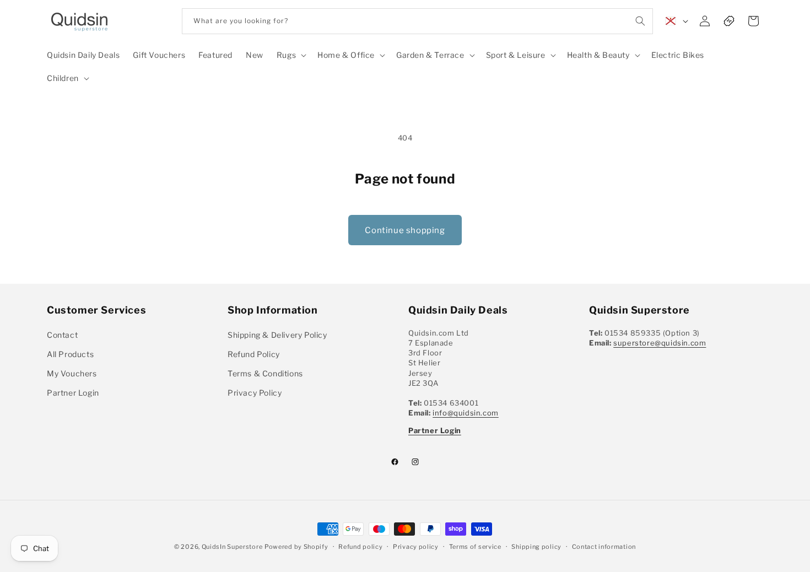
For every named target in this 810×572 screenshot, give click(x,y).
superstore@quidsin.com (659, 342)
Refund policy (360, 546)
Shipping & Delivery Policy (277, 334)
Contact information (604, 546)
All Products (70, 354)
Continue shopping (405, 230)
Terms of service (475, 546)
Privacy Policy (255, 392)
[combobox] (417, 21)
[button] (290, 55)
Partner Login (73, 392)
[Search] (640, 21)
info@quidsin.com (466, 412)
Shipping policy (536, 546)
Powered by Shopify (296, 547)
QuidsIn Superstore (232, 547)
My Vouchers (72, 373)
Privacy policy (416, 546)
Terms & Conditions (265, 373)
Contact (62, 334)
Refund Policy (254, 354)
